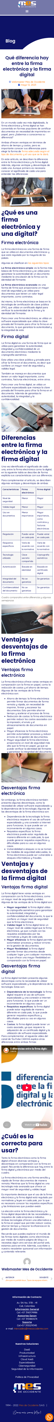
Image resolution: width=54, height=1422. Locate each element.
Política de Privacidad (27, 1376)
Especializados (27, 1362)
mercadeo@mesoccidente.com (31, 1328)
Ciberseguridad (27, 1365)
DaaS (27, 1349)
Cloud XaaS (27, 1359)
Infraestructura (27, 1355)
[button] (27, 11)
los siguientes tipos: (38, 262)
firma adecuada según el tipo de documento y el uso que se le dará (25, 153)
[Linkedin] (27, 1337)
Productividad (27, 1352)
